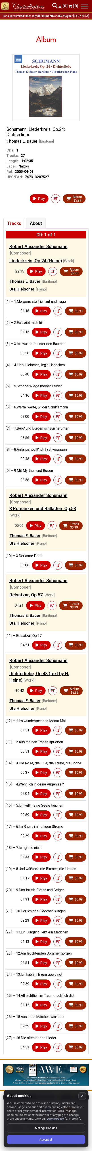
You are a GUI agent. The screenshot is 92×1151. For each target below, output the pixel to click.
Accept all (46, 1139)
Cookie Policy (55, 1118)
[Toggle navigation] (84, 6)
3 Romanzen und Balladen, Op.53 (42, 508)
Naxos (24, 166)
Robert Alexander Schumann (38, 246)
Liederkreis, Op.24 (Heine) (35, 260)
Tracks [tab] (14, 223)
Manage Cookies (46, 1128)
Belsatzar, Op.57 (26, 595)
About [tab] (36, 223)
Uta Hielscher (21, 289)
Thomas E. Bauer (22, 141)
